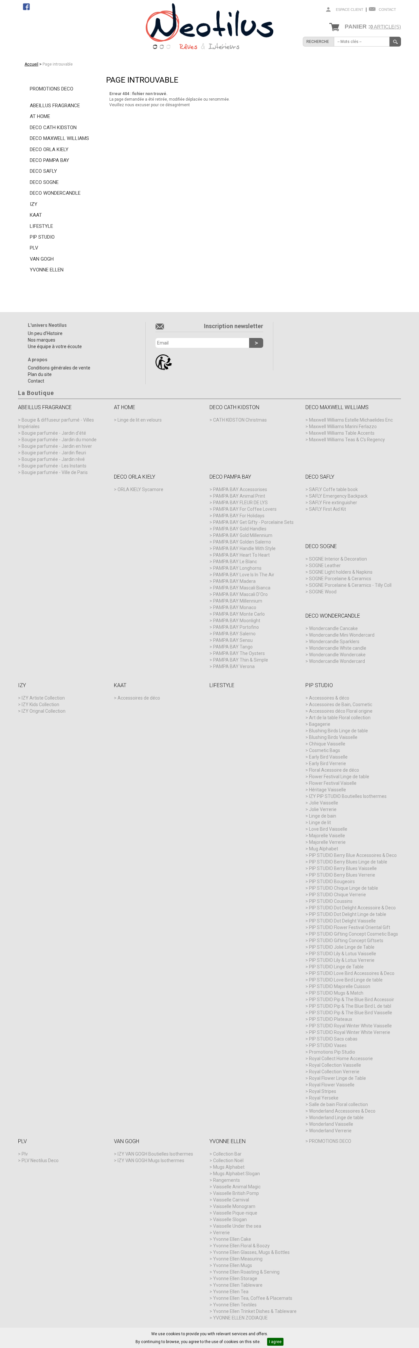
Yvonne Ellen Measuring (238, 1258)
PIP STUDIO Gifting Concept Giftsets (346, 940)
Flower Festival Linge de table (339, 776)
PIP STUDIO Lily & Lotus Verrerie (341, 960)
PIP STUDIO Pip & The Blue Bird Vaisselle (350, 1012)
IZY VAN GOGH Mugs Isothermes (151, 1160)
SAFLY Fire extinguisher (333, 502)
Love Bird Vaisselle (328, 829)
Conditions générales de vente (59, 367)
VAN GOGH (42, 259)
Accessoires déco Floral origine (341, 711)
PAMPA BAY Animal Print (239, 496)
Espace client (349, 9)
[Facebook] (26, 6)
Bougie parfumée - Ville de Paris (55, 472)
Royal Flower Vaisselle (332, 1084)
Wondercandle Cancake (333, 628)
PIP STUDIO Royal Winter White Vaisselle (350, 1025)
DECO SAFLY (43, 171)
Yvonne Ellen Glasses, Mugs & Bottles (251, 1252)
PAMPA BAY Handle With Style (244, 548)
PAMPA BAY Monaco (234, 607)
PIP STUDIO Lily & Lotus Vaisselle (342, 953)
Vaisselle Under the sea (237, 1226)
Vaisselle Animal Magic (237, 1186)
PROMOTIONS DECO (51, 89)
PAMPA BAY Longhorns (237, 568)
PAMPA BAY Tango (233, 646)
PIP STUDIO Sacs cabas (333, 1038)
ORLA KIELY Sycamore (140, 489)
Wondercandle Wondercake (337, 654)
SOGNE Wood (323, 591)
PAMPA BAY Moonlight (236, 620)
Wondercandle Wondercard (337, 661)
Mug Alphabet (323, 848)
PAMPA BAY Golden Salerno (242, 542)
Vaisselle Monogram (234, 1206)
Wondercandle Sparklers (334, 641)
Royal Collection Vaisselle (335, 1065)
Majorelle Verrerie (327, 842)
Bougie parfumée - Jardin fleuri (54, 452)
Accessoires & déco (329, 698)
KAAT (36, 215)
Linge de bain (322, 816)
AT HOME (40, 116)
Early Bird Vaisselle (328, 757)
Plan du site (40, 374)
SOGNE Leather (325, 565)
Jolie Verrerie (323, 809)
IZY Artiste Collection (43, 698)
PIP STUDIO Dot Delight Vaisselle (342, 920)
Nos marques (41, 340)
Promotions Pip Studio (332, 1052)
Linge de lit (320, 822)
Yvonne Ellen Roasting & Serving (246, 1272)
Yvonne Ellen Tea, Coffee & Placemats (252, 1298)
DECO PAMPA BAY (49, 160)
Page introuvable (58, 64)
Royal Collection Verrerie (334, 1071)
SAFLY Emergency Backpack (338, 496)
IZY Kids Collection (40, 704)
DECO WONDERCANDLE (55, 193)
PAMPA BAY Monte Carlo (239, 614)
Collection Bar (227, 1154)
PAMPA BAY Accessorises (240, 489)
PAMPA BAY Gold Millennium (242, 535)
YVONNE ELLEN (47, 270)
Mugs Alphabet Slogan (236, 1173)
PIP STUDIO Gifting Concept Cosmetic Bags (353, 934)
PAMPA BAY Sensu (233, 640)
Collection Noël (228, 1160)
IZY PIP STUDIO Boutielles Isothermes (348, 796)
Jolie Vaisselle (323, 802)
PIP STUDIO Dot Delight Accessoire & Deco (352, 907)
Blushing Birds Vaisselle (333, 737)
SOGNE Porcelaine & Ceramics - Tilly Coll (350, 585)
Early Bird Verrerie (327, 763)
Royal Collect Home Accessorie (341, 1058)
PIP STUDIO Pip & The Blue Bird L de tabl (350, 1006)
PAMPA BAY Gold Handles (239, 528)
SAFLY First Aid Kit (327, 509)
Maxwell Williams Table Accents (341, 433)
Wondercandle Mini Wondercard (341, 635)
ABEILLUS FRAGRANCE (55, 106)
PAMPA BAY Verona (234, 666)
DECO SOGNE (44, 182)
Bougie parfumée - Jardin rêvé (53, 459)
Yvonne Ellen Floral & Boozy (241, 1245)
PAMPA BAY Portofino (236, 627)
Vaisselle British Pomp (236, 1193)
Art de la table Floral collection (340, 717)
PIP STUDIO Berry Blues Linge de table (348, 861)
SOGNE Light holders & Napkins (341, 572)
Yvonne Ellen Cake (232, 1239)
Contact (387, 9)
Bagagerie (319, 724)
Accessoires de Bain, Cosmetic (340, 704)
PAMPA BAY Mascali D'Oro (240, 594)
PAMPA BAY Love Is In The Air (243, 574)
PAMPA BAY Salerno (234, 633)
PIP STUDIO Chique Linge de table (343, 888)
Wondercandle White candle (337, 648)
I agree (275, 1341)
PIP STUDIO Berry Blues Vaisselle (343, 868)
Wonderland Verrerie (330, 1130)
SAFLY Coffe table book (333, 489)
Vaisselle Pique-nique (235, 1213)
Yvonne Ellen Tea (230, 1291)
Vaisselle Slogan (230, 1219)
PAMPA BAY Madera (234, 581)
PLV (34, 248)
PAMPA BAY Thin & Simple (240, 660)
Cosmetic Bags (324, 750)
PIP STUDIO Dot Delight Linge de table (347, 914)
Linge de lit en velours (140, 420)
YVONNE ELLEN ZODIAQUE (240, 1317)
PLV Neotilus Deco (40, 1160)
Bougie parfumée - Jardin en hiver (57, 446)
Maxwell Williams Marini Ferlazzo (343, 426)
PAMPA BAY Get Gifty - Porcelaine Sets (253, 522)
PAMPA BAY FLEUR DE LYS (240, 502)
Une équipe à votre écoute (55, 346)
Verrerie (221, 1232)
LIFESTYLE (41, 226)
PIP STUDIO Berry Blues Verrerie (342, 875)
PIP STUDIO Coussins (331, 901)
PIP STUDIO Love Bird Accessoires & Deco (351, 973)
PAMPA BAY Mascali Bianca (241, 587)
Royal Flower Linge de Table (337, 1078)
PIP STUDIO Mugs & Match (336, 993)
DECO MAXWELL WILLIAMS (59, 138)
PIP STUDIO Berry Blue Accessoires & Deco (353, 855)
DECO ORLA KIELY (49, 149)
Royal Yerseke (323, 1097)
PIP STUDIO (42, 237)
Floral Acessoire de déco (334, 770)
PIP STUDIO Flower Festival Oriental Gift (349, 927)
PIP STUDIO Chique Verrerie (337, 894)
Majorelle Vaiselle (327, 835)
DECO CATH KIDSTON (53, 127)
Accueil (31, 64)
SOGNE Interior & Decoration (338, 559)
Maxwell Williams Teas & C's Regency (347, 439)
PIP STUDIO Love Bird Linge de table (346, 979)
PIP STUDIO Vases (328, 1045)
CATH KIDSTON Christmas (240, 420)
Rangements (226, 1180)
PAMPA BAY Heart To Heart (241, 555)
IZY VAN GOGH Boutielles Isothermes (155, 1154)
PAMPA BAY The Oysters (239, 653)
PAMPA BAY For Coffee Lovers (245, 509)
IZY (33, 204)
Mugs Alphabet (229, 1167)
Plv (25, 1154)
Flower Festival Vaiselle (332, 783)
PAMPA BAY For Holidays (238, 515)
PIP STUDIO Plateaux (330, 1019)
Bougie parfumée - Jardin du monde (59, 439)
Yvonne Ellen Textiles (235, 1304)
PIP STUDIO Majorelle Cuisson (339, 986)
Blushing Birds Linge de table (338, 730)
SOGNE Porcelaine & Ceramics (340, 578)
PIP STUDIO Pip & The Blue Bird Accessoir (351, 999)
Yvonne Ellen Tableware (238, 1285)
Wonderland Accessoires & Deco (342, 1111)
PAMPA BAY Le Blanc (235, 561)
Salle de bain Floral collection (338, 1104)
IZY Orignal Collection (43, 711)
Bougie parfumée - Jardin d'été (54, 433)
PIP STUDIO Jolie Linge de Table (341, 947)
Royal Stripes (322, 1091)
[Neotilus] (209, 27)
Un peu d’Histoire (45, 333)
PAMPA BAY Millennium (237, 601)
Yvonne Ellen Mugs (232, 1265)
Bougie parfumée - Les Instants (54, 465)
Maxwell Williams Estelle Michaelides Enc (351, 420)
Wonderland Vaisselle (331, 1124)
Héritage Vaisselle (327, 789)
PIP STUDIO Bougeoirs (332, 881)
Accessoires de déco (139, 698)
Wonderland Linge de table (336, 1117)
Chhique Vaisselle (327, 743)
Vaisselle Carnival (231, 1199)
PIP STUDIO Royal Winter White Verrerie (349, 1032)
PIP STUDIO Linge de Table (336, 966)
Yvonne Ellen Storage (235, 1278)
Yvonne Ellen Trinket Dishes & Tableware (255, 1311)
